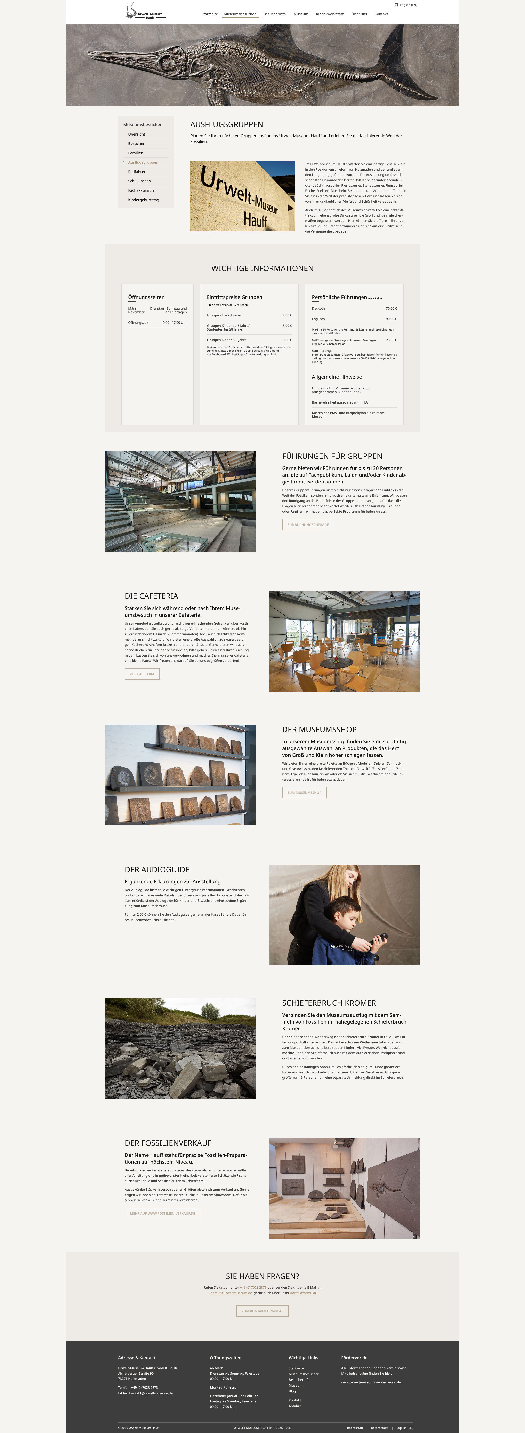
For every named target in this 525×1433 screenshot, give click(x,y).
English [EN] (408, 5)
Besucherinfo (299, 1379)
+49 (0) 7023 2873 (253, 1287)
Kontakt (295, 1400)
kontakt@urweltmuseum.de (230, 1292)
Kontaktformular (303, 1292)
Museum (295, 1385)
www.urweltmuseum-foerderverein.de (371, 1382)
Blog (292, 1391)
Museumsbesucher (304, 1374)
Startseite (296, 1368)
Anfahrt (295, 1406)
